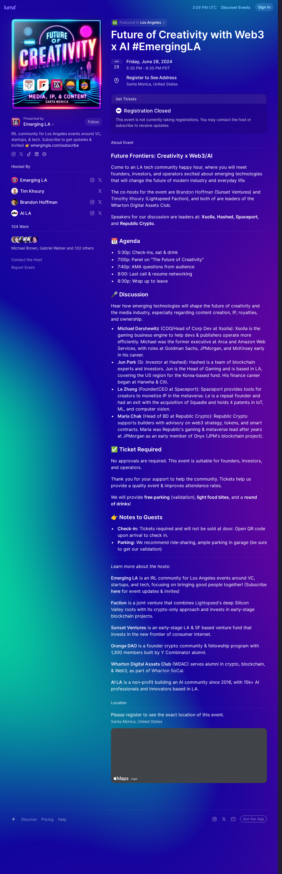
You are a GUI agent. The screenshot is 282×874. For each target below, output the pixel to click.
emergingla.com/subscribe (55, 145)
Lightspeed (206, 602)
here (115, 591)
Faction (119, 602)
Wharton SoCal (167, 670)
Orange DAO (124, 645)
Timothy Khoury (127, 198)
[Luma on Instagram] (214, 819)
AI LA (116, 682)
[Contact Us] (233, 819)
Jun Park (127, 362)
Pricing (47, 819)
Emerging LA (124, 578)
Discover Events (236, 7)
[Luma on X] (224, 819)
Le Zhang (127, 389)
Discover (29, 819)
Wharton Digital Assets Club (141, 664)
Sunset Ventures (128, 627)
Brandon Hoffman (194, 192)
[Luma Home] (10, 7)
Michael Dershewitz (138, 328)
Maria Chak (130, 416)
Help (62, 819)
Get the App (253, 819)
